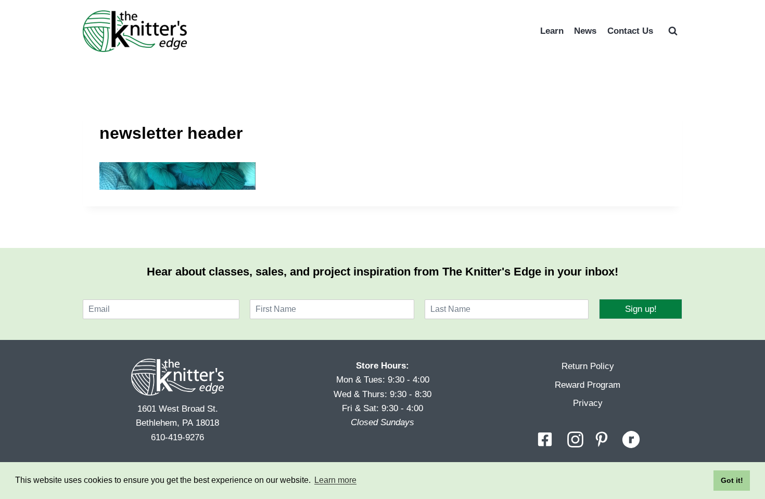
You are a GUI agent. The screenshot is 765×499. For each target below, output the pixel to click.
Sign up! (641, 309)
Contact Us (630, 31)
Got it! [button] (732, 480)
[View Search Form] (673, 31)
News (585, 31)
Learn (552, 31)
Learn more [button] (335, 480)
